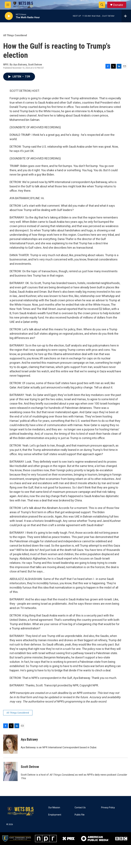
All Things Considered (15, 35)
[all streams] (126, 16)
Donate (118, 5)
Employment (54, 815)
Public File (80, 815)
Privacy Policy (108, 807)
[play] (8, 16)
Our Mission (54, 807)
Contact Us (80, 807)
